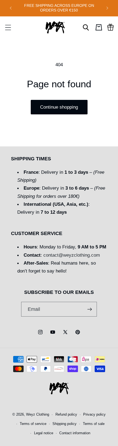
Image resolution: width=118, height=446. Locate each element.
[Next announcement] (107, 8)
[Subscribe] (90, 309)
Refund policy (66, 414)
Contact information (74, 433)
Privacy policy (94, 414)
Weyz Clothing (37, 414)
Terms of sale (94, 424)
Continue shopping (59, 107)
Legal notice (43, 433)
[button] (8, 27)
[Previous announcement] (11, 8)
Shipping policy (64, 424)
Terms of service (33, 424)
